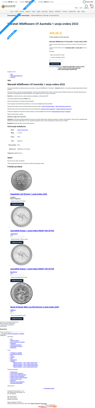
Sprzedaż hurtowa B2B (16, 383)
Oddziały (12, 361)
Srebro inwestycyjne (23, 15)
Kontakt (12, 357)
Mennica (51, 11)
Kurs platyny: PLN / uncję (45, 2)
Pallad (33, 11)
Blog (11, 358)
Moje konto (13, 347)
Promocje (64, 11)
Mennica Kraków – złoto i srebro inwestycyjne (25, 364)
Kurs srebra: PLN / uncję (10, 2)
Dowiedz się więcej (17, 204)
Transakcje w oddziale (16, 353)
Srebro (16, 11)
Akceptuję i (12, 333)
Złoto (11, 11)
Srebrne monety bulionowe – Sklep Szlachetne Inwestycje (56, 109)
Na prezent (45, 11)
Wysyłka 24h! (72, 11)
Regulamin (13, 343)
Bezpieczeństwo (14, 340)
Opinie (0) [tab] (12, 77)
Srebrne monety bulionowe (17, 376)
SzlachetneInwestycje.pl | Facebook (61, 111)
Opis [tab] (11, 74)
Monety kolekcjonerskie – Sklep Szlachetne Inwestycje (56, 106)
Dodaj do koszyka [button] (17, 242)
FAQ (11, 339)
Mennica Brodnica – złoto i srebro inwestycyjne (25, 365)
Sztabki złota (13, 372)
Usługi (83, 11)
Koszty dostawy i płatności (17, 342)
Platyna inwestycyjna (15, 379)
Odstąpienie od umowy (16, 346)
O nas (11, 355)
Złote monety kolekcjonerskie (18, 375)
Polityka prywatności (15, 345)
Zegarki (38, 11)
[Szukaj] (46, 6)
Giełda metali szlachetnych (17, 382)
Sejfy (78, 11)
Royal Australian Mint (69, 66)
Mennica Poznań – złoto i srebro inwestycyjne (25, 362)
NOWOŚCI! (58, 11)
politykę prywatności (12, 333)
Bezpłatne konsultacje (16, 354)
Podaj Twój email (4, 332)
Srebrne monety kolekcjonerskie (71, 68)
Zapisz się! (3, 335)
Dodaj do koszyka (55, 63)
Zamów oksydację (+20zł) (58, 57)
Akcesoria (13, 380)
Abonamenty (13, 360)
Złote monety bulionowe (16, 373)
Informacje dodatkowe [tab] (16, 75)
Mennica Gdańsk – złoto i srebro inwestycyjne (25, 367)
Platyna (22, 11)
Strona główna (11, 15)
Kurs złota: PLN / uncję (28, 2)
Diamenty (27, 11)
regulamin (21, 333)
